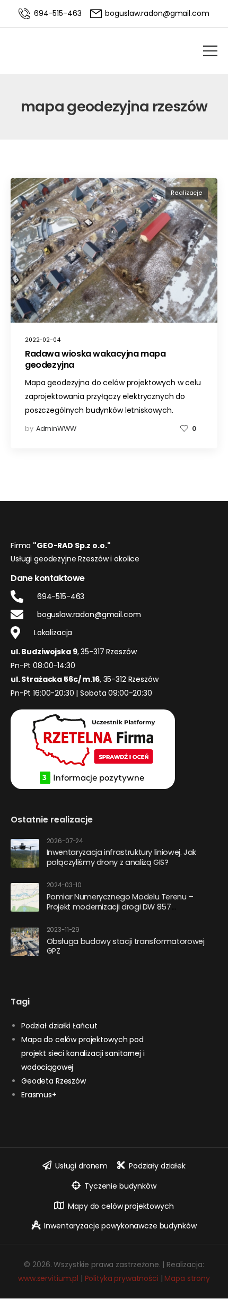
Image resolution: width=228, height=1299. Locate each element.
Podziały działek (157, 1166)
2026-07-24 (65, 841)
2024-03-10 (64, 885)
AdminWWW (56, 428)
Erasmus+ (39, 1094)
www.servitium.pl (48, 1278)
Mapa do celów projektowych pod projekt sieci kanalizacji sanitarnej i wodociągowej (83, 1053)
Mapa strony (186, 1278)
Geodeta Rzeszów (53, 1081)
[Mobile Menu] (210, 51)
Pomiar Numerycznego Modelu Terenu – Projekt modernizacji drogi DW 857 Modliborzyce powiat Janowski (120, 906)
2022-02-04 (42, 340)
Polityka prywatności (122, 1278)
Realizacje (187, 193)
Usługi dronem (81, 1166)
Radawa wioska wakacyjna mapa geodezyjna (95, 359)
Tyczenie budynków (120, 1186)
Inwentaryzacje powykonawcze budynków (120, 1225)
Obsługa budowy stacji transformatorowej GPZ (126, 946)
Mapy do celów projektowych (120, 1206)
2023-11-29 (63, 930)
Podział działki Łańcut (59, 1025)
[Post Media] (114, 250)
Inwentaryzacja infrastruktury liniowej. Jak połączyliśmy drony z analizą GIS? (122, 857)
